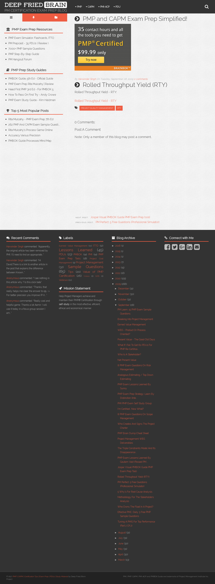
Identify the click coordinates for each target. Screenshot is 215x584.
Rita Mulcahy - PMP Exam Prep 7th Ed (30, 119)
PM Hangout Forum (20, 59)
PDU (117, 6)
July (120, 538)
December (124, 288)
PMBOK (78, 254)
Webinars (63, 280)
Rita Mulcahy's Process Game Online (30, 130)
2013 (118, 262)
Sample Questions (85, 267)
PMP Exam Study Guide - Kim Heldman (32, 100)
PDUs (62, 254)
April (121, 554)
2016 (118, 245)
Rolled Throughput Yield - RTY (95, 101)
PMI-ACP (105, 6)
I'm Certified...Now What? (131, 409)
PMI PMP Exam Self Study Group (135, 403)
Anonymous (12, 278)
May (120, 549)
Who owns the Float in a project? (135, 506)
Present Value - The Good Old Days (136, 339)
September (124, 305)
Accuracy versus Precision (24, 135)
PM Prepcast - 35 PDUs (22, 43)
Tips (70, 271)
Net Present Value (127, 360)
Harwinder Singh (15, 246)
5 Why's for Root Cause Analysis (135, 491)
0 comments (141, 79)
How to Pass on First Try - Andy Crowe (32, 94)
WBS (97, 276)
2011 (118, 273)
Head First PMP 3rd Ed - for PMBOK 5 (31, 89)
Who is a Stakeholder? (129, 354)
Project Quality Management (97, 108)
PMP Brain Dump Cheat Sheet (133, 433)
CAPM (90, 6)
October (122, 299)
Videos (87, 276)
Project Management (89, 262)
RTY (119, 108)
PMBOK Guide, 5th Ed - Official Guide (30, 78)
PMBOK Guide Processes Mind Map (29, 140)
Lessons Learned (75, 250)
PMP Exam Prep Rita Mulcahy (25, 84)
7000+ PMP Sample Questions (26, 48)
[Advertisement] (32, 171)
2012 (118, 267)
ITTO (95, 245)
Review (42, 43)
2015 (118, 251)
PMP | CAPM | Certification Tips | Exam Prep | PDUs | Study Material (40, 576)
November (124, 294)
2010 (118, 278)
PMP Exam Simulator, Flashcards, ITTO (31, 37)
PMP (79, 6)
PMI (90, 254)
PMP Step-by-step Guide (23, 54)
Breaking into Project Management (135, 319)
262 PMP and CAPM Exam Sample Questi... (34, 124)
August (122, 532)
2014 (118, 256)
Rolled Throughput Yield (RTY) (133, 476)
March (121, 559)
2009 (118, 284)
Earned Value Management (73, 246)
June (121, 543)
